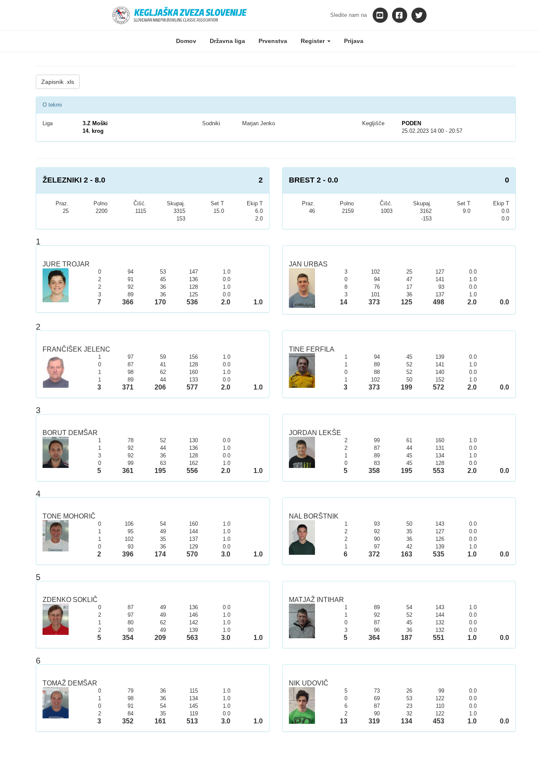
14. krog (93, 131)
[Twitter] (419, 15)
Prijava (353, 41)
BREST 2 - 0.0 (313, 180)
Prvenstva (273, 41)
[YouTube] (380, 15)
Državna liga (227, 41)
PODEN (411, 123)
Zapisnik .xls (57, 81)
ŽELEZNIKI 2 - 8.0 (74, 180)
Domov (186, 41)
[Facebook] (399, 15)
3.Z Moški (95, 123)
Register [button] (313, 41)
